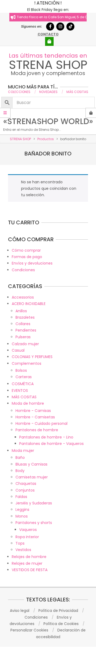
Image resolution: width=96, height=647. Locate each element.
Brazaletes (25, 317)
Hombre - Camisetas (35, 417)
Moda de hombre (28, 403)
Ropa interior (27, 537)
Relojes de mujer (27, 563)
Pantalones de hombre (36, 430)
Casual (18, 350)
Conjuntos (25, 490)
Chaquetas (25, 483)
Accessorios (23, 297)
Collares (22, 323)
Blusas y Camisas (31, 464)
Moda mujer (23, 450)
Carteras (23, 377)
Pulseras (23, 337)
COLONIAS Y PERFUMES (32, 356)
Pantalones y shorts (33, 522)
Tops (20, 543)
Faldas (21, 496)
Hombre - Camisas (33, 410)
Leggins (22, 509)
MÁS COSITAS (24, 397)
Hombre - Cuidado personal (41, 423)
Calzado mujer (25, 344)
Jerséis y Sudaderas (33, 503)
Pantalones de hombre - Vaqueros (51, 443)
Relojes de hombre (29, 556)
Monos (21, 516)
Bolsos (21, 370)
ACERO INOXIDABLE (29, 303)
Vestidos (23, 549)
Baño (20, 457)
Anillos (21, 311)
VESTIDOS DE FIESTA (29, 569)
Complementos (26, 363)
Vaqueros (28, 529)
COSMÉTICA (23, 383)
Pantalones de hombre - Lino (46, 437)
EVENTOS (20, 390)
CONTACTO (48, 34)
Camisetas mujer (31, 477)
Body (20, 470)
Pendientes (25, 330)
